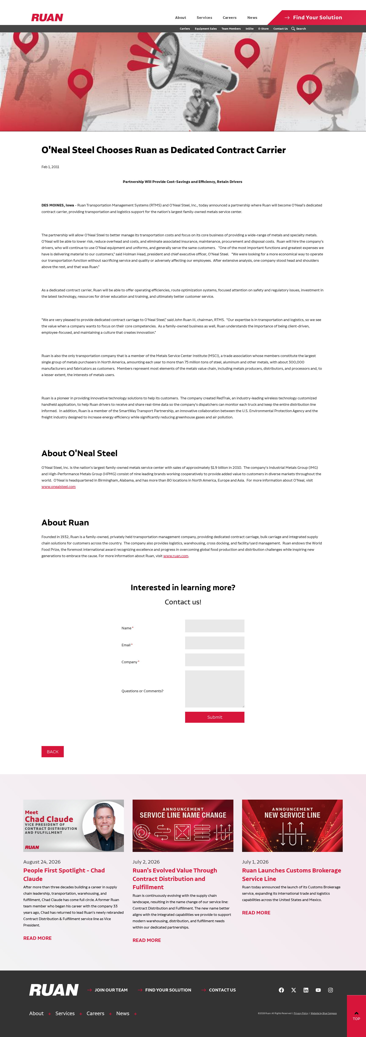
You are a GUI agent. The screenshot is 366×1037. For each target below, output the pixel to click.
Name (126, 628)
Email (126, 645)
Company (129, 662)
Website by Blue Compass (324, 1013)
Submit (214, 717)
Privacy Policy (301, 1013)
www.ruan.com (175, 556)
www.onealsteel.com (59, 486)
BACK (52, 751)
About (36, 1013)
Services (65, 1013)
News (122, 1013)
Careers (95, 1013)
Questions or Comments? (142, 691)
